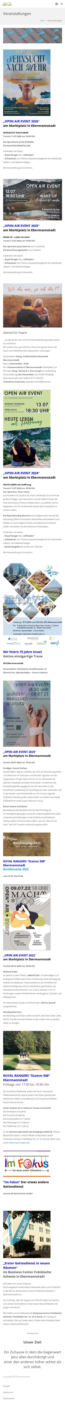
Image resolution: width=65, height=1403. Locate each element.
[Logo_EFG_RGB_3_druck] (7, 4)
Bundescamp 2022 (16, 869)
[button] (56, 4)
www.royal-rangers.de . (19, 1142)
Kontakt (6, 1386)
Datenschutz (8, 1398)
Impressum (8, 1392)
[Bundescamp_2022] (32, 844)
